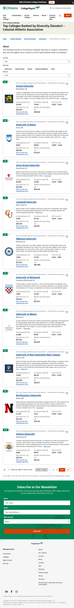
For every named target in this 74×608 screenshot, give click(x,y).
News (40, 559)
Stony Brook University (28, 165)
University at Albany (26, 314)
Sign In (68, 15)
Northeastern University (28, 395)
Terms (40, 576)
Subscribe (37, 531)
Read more (64, 98)
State (53, 69)
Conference (42, 39)
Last (68, 470)
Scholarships (16, 15)
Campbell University (26, 202)
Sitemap (41, 569)
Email (6, 508)
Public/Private (19, 69)
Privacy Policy (43, 573)
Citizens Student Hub (52, 17)
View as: (5, 72)
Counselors (7, 554)
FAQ (39, 566)
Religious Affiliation (41, 69)
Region (30, 69)
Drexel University (25, 86)
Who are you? (8, 517)
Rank (6, 61)
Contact (41, 563)
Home (5, 39)
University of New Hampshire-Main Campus (38, 354)
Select (7, 522)
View (51, 2)
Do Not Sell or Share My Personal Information (50, 583)
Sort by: (5, 58)
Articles (36, 15)
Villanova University (26, 238)
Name (6, 498)
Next (61, 470)
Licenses (41, 579)
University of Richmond (28, 277)
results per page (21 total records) (21, 469)
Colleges (6, 557)
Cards (6, 75)
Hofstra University (25, 434)
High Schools (7, 560)
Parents (5, 563)
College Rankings (15, 39)
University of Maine (26, 124)
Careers (41, 556)
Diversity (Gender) (30, 39)
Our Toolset (42, 553)
